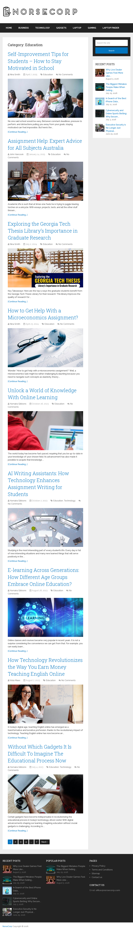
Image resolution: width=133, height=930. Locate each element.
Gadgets (61, 28)
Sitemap (96, 873)
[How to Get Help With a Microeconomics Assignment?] (45, 347)
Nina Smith (15, 74)
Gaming (92, 28)
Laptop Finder (111, 28)
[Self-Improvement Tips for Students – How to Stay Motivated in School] (45, 98)
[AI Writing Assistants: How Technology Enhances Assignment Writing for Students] (45, 527)
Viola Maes (15, 680)
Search (111, 51)
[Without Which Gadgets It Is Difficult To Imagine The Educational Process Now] (45, 793)
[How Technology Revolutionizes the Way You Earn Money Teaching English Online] (45, 704)
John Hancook (17, 154)
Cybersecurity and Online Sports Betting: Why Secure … (116, 113)
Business (23, 28)
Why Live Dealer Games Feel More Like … (114, 72)
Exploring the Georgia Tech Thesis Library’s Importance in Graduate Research (43, 231)
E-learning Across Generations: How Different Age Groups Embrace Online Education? (43, 577)
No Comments (66, 74)
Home (9, 28)
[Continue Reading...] (17, 132)
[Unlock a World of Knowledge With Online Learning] (45, 430)
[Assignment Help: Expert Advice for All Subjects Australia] (45, 181)
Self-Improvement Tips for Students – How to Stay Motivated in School (38, 61)
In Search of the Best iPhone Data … (116, 100)
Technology (42, 28)
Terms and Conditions (102, 869)
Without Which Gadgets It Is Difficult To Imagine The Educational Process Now (39, 753)
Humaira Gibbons (18, 404)
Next (44, 842)
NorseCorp (7, 926)
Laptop (77, 28)
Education (48, 74)
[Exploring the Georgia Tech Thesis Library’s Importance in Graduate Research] (45, 267)
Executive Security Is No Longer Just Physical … (116, 127)
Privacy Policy (98, 866)
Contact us (97, 877)
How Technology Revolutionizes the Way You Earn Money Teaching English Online (45, 667)
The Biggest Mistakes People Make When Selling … (116, 87)
